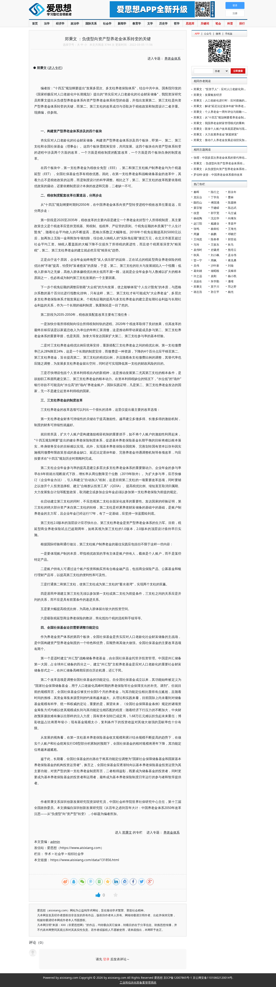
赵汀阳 (198, 223)
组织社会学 (76, 854)
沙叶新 (215, 265)
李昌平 (232, 223)
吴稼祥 (232, 271)
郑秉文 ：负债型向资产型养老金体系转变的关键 (224, 163)
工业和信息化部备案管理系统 (138, 982)
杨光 (231, 292)
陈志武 (232, 208)
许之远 (198, 276)
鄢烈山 (198, 202)
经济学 (60, 23)
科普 (230, 23)
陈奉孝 (215, 239)
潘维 (231, 281)
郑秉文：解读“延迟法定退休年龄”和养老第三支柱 (224, 106)
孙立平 (215, 292)
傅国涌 (215, 202)
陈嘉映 (232, 202)
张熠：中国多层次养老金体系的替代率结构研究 (223, 157)
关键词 (205, 23)
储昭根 (215, 271)
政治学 (75, 23)
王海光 (232, 229)
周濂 (196, 234)
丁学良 (215, 197)
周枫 (213, 260)
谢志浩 (198, 292)
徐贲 (196, 213)
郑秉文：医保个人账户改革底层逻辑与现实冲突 (223, 129)
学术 (48, 854)
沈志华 (215, 218)
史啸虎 (215, 250)
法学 (47, 23)
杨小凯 (232, 276)
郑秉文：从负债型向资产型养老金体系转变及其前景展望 (229, 169)
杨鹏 (213, 234)
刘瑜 (231, 265)
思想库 (190, 23)
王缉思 (198, 239)
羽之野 (232, 286)
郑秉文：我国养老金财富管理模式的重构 (219, 123)
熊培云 (232, 250)
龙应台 (198, 197)
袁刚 (213, 276)
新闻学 (122, 23)
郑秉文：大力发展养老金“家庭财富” (216, 134)
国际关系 (91, 23)
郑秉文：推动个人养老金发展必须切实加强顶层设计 (226, 140)
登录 (106, 959)
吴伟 (196, 265)
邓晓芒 (232, 234)
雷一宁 (198, 260)
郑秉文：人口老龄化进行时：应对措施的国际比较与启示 (229, 100)
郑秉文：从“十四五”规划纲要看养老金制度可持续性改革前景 (231, 117)
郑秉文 (198, 286)
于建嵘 (215, 208)
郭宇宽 (215, 213)
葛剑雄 (198, 271)
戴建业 (215, 223)
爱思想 (61, 10)
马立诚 (232, 213)
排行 (242, 23)
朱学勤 (215, 281)
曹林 (231, 197)
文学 (150, 23)
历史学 (163, 23)
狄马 (231, 244)
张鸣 (196, 229)
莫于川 (215, 286)
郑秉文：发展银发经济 (208, 95)
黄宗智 (198, 208)
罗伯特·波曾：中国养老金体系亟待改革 (218, 174)
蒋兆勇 (232, 260)
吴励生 (198, 281)
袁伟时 (198, 250)
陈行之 (215, 192)
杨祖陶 (198, 218)
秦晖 (196, 192)
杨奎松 (215, 229)
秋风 (196, 255)
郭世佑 (232, 239)
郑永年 (232, 192)
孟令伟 (232, 255)
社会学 (107, 23)
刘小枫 (215, 255)
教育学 (137, 23)
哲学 (177, 23)
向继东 (232, 218)
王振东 (215, 244)
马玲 (196, 244)
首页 (35, 23)
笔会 (218, 23)
